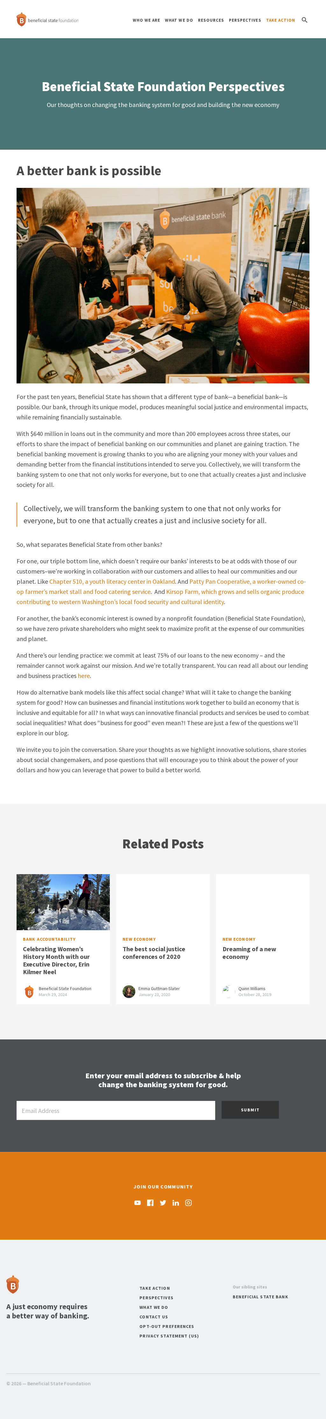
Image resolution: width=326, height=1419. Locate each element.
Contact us (153, 1317)
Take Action (280, 20)
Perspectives (245, 20)
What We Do (179, 20)
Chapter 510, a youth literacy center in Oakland (112, 581)
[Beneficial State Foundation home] (47, 19)
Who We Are (146, 20)
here (84, 676)
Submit (250, 1110)
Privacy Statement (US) (169, 1336)
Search (304, 20)
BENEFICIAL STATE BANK (260, 1296)
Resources (211, 20)
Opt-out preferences (166, 1326)
